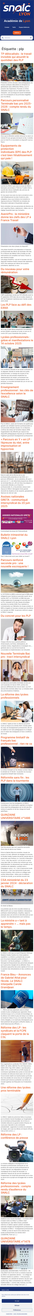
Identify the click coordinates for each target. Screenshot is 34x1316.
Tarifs (14, 27)
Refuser (17, 1305)
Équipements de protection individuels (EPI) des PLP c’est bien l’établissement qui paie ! (16, 152)
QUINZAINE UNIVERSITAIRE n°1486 (15, 816)
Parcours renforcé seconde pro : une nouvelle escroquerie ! (14, 563)
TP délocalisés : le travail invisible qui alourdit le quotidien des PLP (16, 57)
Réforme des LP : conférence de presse (14, 1136)
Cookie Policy (9, 1313)
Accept (17, 1301)
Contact (7, 27)
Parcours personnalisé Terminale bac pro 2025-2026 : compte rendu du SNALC (16, 105)
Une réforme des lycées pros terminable (15, 1089)
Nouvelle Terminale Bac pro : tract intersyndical (15, 655)
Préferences (17, 1310)
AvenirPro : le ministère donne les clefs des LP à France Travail (16, 217)
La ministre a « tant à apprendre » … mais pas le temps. (15, 923)
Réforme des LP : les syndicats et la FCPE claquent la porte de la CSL (15, 1032)
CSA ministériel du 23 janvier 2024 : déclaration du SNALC (17, 883)
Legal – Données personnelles (20, 1313)
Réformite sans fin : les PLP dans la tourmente (15, 779)
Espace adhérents (24, 27)
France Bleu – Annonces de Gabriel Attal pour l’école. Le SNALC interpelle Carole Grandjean (16, 981)
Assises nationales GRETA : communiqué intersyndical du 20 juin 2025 (15, 501)
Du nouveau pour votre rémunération (15, 270)
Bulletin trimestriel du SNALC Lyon (14, 536)
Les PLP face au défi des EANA (16, 306)
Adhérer (17, 32)
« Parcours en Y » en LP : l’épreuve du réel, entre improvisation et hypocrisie (16, 444)
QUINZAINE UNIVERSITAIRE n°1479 (15, 1240)
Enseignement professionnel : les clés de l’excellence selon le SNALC (17, 391)
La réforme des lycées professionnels (14, 696)
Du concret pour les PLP (16, 615)
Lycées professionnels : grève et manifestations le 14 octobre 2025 (17, 340)
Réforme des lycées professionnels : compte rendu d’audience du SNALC (16, 1187)
